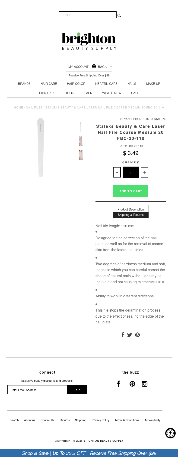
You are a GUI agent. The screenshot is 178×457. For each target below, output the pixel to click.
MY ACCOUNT (78, 66)
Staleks (160, 119)
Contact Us (47, 420)
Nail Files (34, 107)
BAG (101, 66)
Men (89, 93)
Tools (71, 93)
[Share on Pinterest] (137, 336)
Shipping (80, 420)
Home (18, 107)
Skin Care (47, 93)
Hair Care (49, 83)
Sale (135, 93)
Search (14, 420)
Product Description (131, 209)
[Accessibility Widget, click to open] (170, 433)
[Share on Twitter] (129, 336)
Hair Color (76, 83)
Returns (65, 420)
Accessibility (152, 420)
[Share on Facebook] (123, 336)
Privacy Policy (100, 420)
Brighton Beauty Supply (103, 440)
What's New (111, 93)
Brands (24, 83)
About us (29, 420)
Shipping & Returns (131, 214)
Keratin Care (106, 83)
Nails (131, 83)
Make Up (153, 83)
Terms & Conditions (127, 420)
